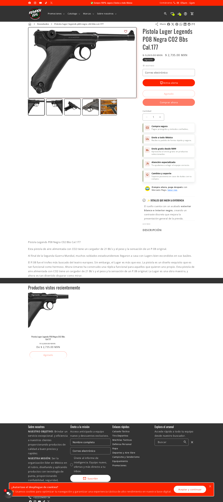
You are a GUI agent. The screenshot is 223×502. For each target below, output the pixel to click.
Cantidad (147, 111)
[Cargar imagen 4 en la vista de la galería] (90, 107)
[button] (56, 13)
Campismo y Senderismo (126, 456)
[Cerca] (192, 442)
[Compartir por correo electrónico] (193, 24)
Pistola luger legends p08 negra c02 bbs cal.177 (78, 24)
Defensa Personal (122, 444)
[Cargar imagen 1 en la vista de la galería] (36, 107)
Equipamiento (120, 461)
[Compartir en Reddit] (189, 24)
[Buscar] (185, 442)
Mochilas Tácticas (122, 439)
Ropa (115, 448)
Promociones (119, 465)
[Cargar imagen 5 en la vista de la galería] (108, 107)
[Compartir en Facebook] (168, 24)
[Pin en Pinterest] (177, 24)
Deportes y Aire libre (123, 452)
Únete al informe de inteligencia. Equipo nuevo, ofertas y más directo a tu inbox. (90, 464)
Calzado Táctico (121, 431)
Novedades (43, 24)
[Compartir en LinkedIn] (185, 24)
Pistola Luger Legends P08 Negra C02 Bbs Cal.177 (48, 338)
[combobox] (171, 442)
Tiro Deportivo (120, 435)
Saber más (172, 189)
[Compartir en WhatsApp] (181, 24)
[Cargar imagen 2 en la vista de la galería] (54, 107)
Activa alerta (170, 82)
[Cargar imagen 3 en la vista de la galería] (72, 107)
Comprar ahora (169, 102)
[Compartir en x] (172, 24)
